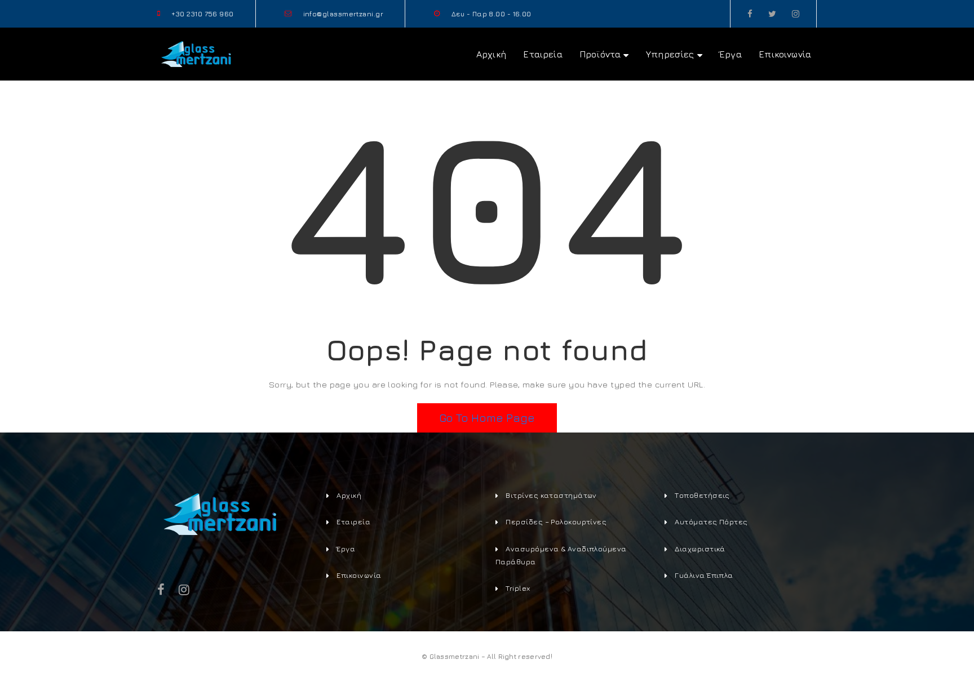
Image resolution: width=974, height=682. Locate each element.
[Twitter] (772, 14)
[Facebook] (749, 14)
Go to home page (487, 417)
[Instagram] (795, 14)
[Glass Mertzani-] (195, 52)
